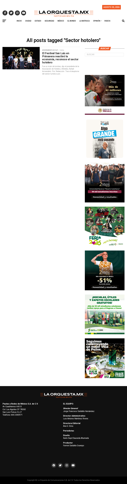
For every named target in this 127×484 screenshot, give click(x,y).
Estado (38, 21)
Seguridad (49, 21)
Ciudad (28, 21)
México (61, 21)
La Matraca (84, 21)
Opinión (96, 21)
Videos (107, 21)
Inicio (19, 21)
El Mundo (71, 21)
